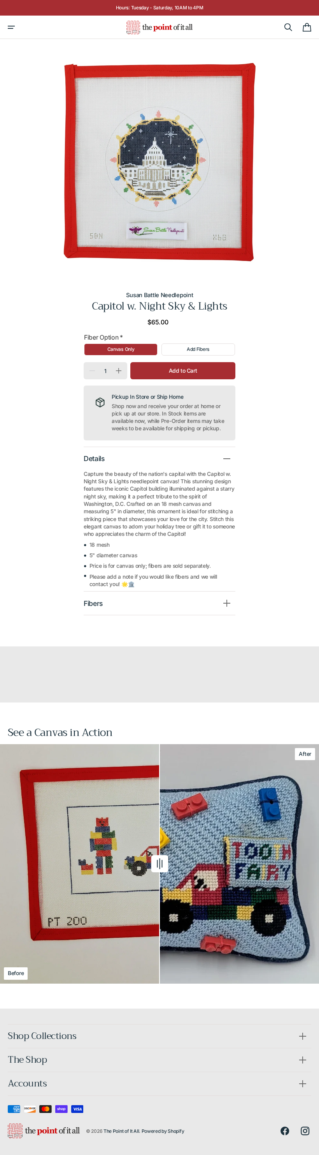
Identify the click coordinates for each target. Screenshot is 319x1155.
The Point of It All (121, 1131)
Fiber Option (103, 337)
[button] (11, 27)
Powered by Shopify (163, 1131)
